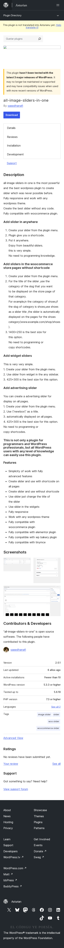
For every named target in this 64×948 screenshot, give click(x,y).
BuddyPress (12, 886)
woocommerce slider (48, 728)
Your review (10, 763)
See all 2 (56, 706)
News (7, 816)
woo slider (53, 721)
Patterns (39, 828)
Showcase (40, 810)
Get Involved (42, 839)
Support (12, 163)
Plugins (38, 822)
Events (38, 845)
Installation (14, 145)
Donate (40, 851)
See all (56, 763)
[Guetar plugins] (39, 38)
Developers (10, 851)
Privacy (8, 828)
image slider (44, 714)
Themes (39, 816)
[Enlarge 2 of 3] (56, 562)
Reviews (12, 137)
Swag (39, 857)
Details (11, 128)
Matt (8, 874)
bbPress (10, 880)
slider (56, 714)
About (7, 810)
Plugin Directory (12, 15)
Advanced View (13, 738)
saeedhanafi (15, 105)
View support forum (15, 789)
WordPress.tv (13, 857)
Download (12, 115)
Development (15, 154)
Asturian (16, 901)
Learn (6, 839)
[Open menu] (58, 5)
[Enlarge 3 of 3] (56, 590)
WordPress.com (15, 868)
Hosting (8, 822)
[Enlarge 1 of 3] (26, 562)
